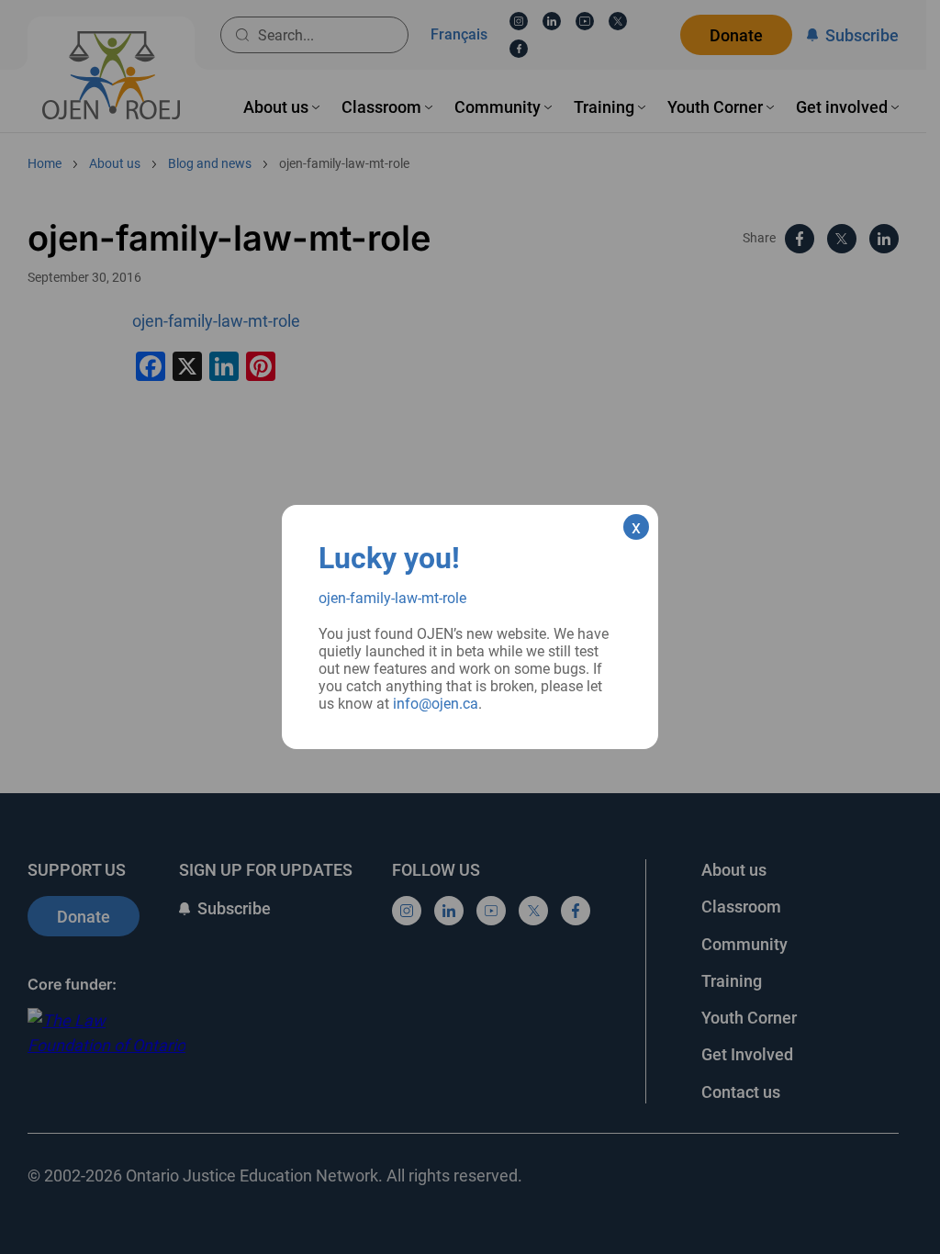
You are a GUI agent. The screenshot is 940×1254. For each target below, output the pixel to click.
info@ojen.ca (435, 703)
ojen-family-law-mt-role (392, 598)
